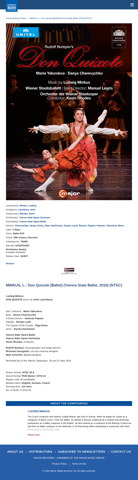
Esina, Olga (44, 225)
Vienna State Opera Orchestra (34, 217)
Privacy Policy (59, 463)
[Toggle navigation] (131, 4)
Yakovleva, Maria (115, 225)
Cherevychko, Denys (25, 225)
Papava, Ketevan (96, 225)
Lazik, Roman (79, 225)
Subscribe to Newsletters (82, 451)
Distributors (41, 451)
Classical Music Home (16, 18)
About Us (15, 451)
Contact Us (121, 451)
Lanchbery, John (26, 209)
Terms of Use (79, 463)
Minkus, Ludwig (28, 205)
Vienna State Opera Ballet (33, 221)
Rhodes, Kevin (27, 213)
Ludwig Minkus (39, 411)
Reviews (10, 263)
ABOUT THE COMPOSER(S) (69, 403)
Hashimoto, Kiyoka (61, 225)
